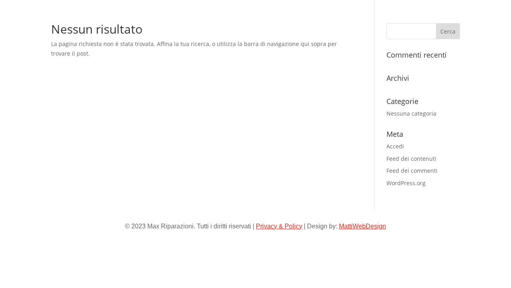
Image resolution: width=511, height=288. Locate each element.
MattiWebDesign (362, 226)
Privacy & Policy (279, 226)
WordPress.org (406, 183)
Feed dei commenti (412, 170)
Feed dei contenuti (411, 158)
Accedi (395, 146)
